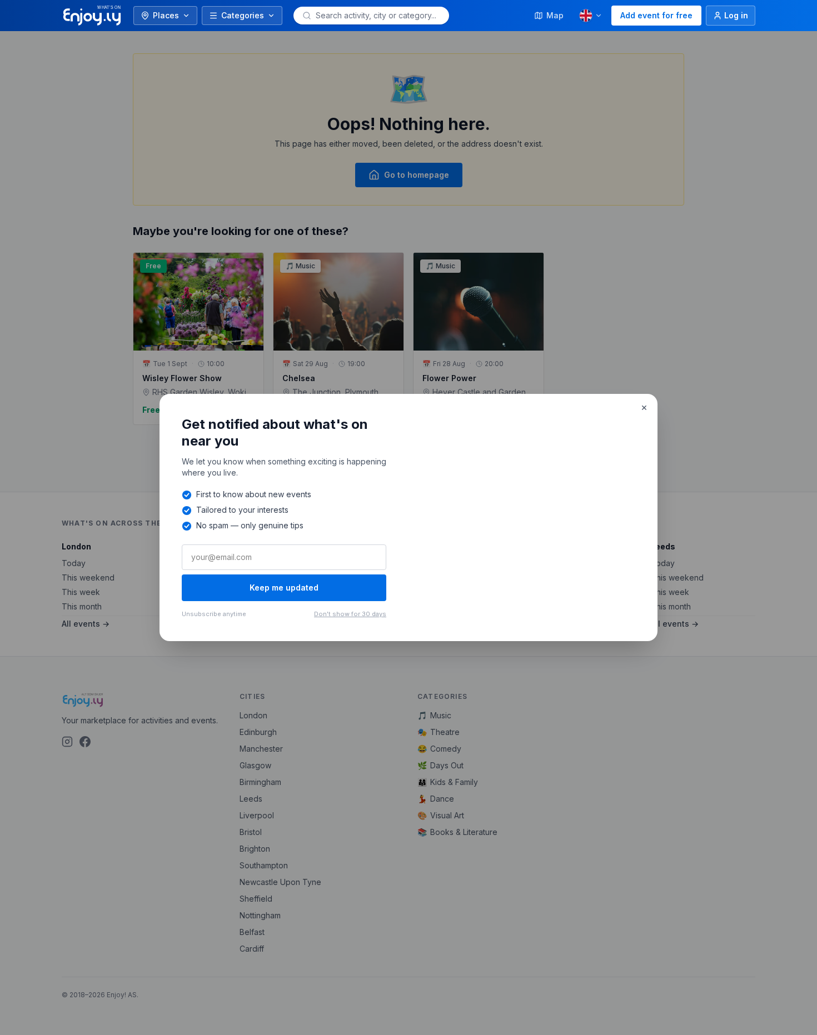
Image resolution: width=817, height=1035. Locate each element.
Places (166, 15)
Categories (242, 15)
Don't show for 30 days (350, 614)
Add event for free (656, 15)
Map (555, 15)
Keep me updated (284, 587)
